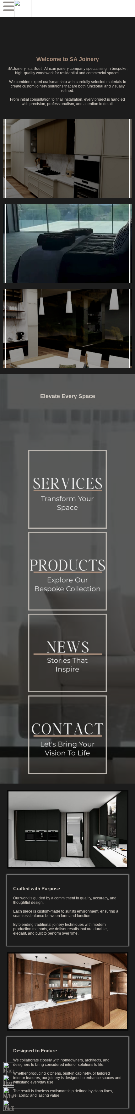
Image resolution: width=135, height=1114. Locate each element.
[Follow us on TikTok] (8, 1105)
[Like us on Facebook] (8, 1067)
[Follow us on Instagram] (8, 1080)
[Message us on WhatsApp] (8, 1092)
